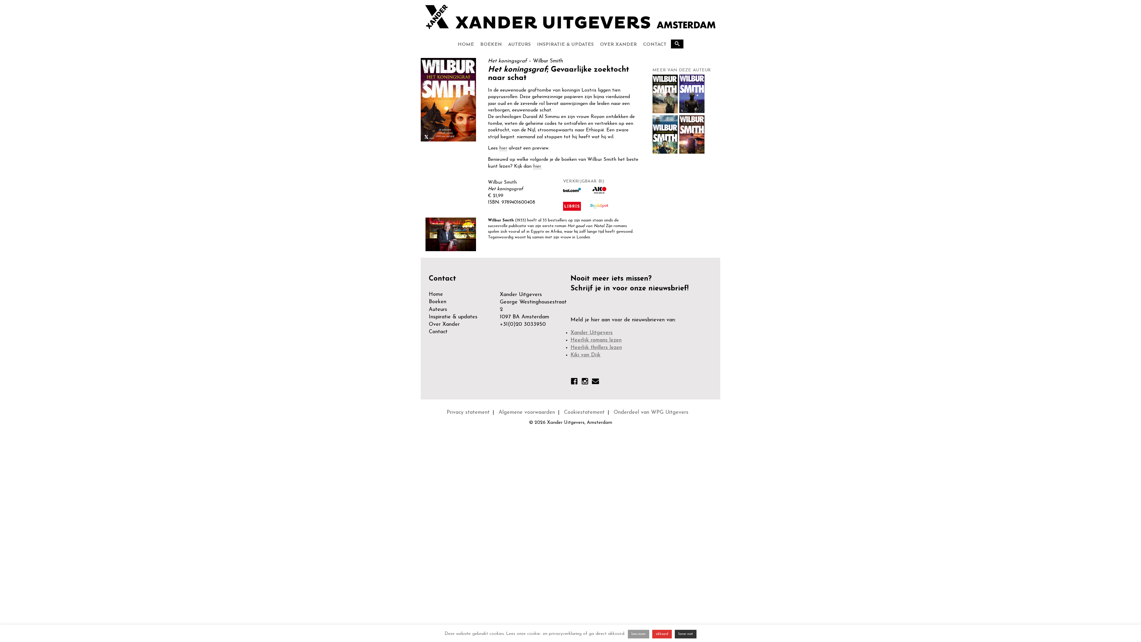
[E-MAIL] (595, 382)
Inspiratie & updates (565, 44)
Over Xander (618, 44)
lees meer (638, 634)
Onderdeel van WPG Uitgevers (651, 412)
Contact (654, 44)
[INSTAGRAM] (585, 382)
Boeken (491, 44)
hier (503, 148)
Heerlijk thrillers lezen (596, 347)
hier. (537, 166)
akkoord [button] (662, 634)
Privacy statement (468, 412)
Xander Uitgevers (591, 333)
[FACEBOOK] (574, 382)
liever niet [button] (685, 634)
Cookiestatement (584, 412)
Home (466, 44)
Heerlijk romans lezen (596, 340)
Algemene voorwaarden (527, 412)
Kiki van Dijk (585, 355)
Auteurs (519, 44)
